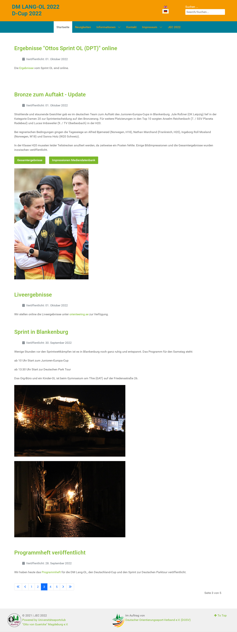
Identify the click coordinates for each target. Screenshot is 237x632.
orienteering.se (79, 314)
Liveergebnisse (33, 294)
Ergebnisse (26, 68)
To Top (222, 615)
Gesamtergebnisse (29, 160)
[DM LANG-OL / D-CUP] (35, 10)
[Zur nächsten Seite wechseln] (63, 586)
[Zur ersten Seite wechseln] (18, 586)
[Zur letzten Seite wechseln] (70, 586)
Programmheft (51, 572)
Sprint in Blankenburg (41, 332)
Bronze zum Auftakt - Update (50, 94)
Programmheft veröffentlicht (50, 552)
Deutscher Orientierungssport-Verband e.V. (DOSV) (158, 620)
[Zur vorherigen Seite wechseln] (25, 586)
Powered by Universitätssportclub (44, 620)
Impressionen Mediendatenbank (73, 160)
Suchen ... (191, 7)
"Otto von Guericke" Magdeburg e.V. (45, 624)
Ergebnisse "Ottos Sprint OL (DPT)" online (65, 48)
